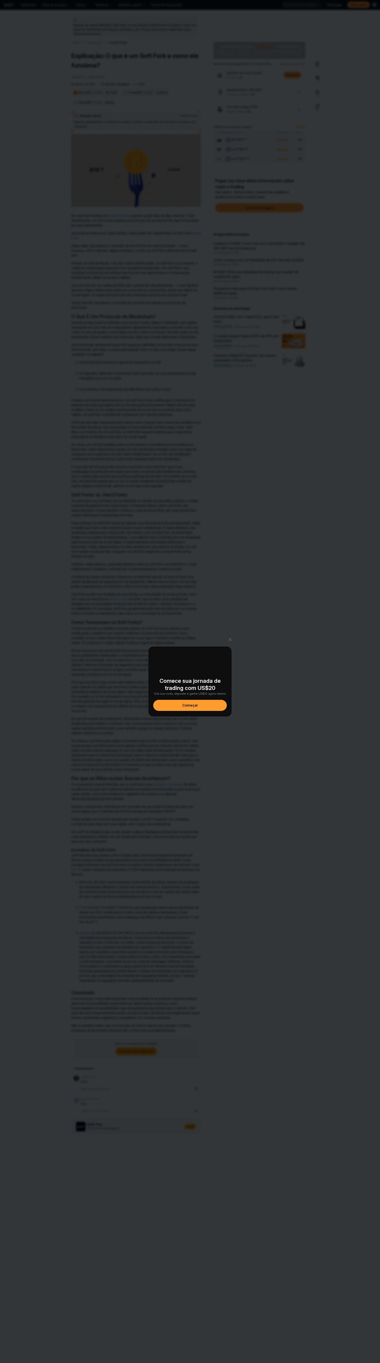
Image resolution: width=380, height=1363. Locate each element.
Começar (190, 705)
